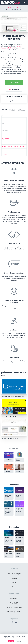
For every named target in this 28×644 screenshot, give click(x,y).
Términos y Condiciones (14, 607)
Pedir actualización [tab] (21, 110)
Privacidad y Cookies (14, 612)
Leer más (18, 641)
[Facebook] (12, 622)
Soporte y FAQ (14, 598)
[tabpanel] (14, 240)
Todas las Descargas (14, 574)
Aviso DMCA (14, 603)
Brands (14, 587)
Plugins (14, 582)
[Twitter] (16, 622)
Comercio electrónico (8, 146)
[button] (24, 2)
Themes (4, 154)
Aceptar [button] (11, 641)
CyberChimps (6, 139)
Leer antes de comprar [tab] (12, 110)
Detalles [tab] (4, 109)
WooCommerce (19, 146)
